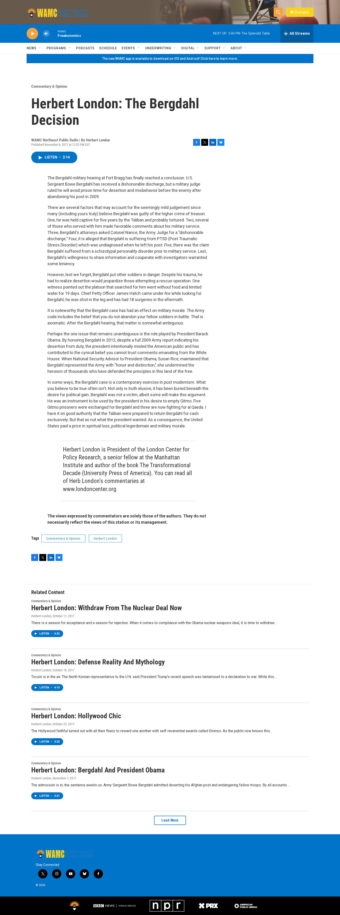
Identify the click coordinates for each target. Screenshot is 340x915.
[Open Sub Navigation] (40, 48)
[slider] (53, 33)
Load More (170, 820)
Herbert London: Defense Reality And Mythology (98, 662)
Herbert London (105, 538)
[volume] (46, 33)
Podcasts (85, 48)
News (32, 48)
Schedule (108, 48)
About (236, 48)
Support (212, 48)
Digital (188, 48)
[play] (32, 33)
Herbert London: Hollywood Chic (76, 716)
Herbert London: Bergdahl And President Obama (98, 770)
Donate (301, 12)
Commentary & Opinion (49, 86)
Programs (56, 48)
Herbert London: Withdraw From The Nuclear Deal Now (106, 608)
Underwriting (158, 48)
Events (128, 48)
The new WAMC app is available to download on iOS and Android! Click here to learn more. (170, 58)
